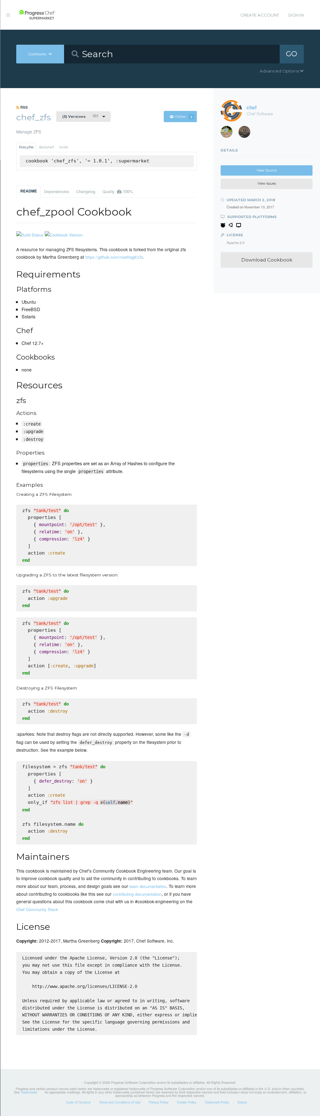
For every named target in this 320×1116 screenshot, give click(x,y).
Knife (63, 147)
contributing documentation (137, 894)
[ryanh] (246, 133)
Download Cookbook (266, 260)
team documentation (147, 886)
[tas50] (229, 133)
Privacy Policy (158, 1102)
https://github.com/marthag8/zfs (114, 257)
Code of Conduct (78, 1102)
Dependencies (56, 191)
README (28, 191)
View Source (267, 170)
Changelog (85, 191)
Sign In (296, 14)
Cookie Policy (186, 1102)
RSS (23, 107)
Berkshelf (46, 147)
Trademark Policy (217, 1102)
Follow (183, 117)
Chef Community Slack (37, 909)
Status (242, 1102)
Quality (117, 191)
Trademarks (29, 1092)
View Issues (267, 184)
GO (291, 53)
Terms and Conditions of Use (120, 1102)
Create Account (259, 14)
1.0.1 (80, 116)
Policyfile (26, 147)
